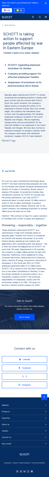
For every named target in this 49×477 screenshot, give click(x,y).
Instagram (26, 385)
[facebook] (17, 471)
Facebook (26, 368)
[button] (24, 405)
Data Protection (25, 463)
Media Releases (9, 25)
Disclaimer (7, 463)
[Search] (33, 17)
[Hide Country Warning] (45, 3)
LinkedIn (26, 359)
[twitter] (28, 471)
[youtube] (32, 471)
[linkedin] (24, 471)
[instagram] (21, 471)
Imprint (15, 463)
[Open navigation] (45, 17)
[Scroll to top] (44, 397)
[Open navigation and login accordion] (39, 17)
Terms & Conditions (38, 463)
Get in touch (24, 317)
